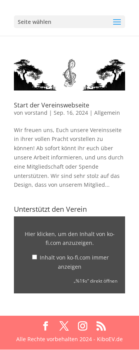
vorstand (36, 112)
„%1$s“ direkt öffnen (95, 281)
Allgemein (107, 112)
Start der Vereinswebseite (51, 105)
